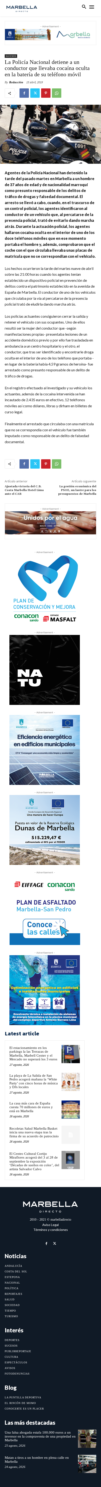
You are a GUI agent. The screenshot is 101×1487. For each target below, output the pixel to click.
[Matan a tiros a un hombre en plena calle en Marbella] (87, 1464)
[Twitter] (35, 93)
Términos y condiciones (50, 1230)
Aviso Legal (50, 1225)
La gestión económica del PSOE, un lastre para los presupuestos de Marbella (77, 490)
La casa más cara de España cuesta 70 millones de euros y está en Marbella (31, 1107)
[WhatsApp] (56, 93)
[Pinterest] (45, 93)
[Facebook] (24, 93)
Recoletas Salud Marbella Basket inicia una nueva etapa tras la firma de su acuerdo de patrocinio (34, 1132)
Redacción (16, 82)
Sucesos (11, 56)
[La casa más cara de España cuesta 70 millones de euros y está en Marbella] (71, 1109)
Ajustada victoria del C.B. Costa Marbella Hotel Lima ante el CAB (24, 490)
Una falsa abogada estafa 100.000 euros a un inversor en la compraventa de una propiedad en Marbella (40, 1436)
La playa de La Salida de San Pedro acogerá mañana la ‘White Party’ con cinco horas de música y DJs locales (33, 1081)
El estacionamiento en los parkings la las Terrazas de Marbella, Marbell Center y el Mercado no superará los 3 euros (33, 1053)
